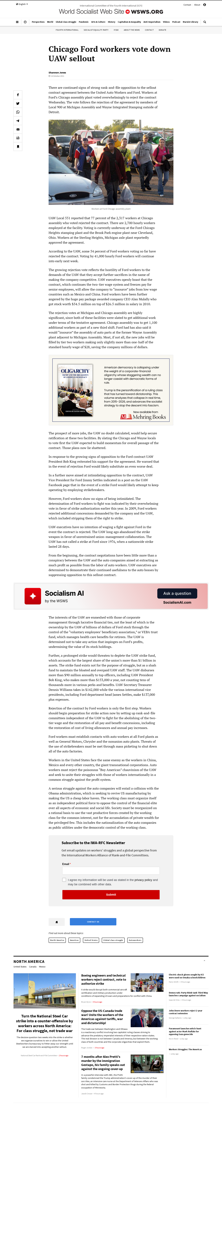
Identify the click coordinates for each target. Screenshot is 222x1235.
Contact (187, 4)
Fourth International (67, 30)
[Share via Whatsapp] (18, 112)
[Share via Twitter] (18, 103)
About (197, 4)
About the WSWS (132, 30)
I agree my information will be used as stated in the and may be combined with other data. (113, 882)
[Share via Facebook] (18, 95)
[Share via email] (18, 129)
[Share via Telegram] (18, 120)
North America (57, 940)
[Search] (205, 23)
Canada (32, 966)
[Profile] (204, 5)
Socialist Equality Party (96, 30)
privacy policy (143, 880)
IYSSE (116, 30)
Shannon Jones (57, 72)
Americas (74, 940)
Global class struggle (113, 940)
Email (65, 864)
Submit (111, 894)
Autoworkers (135, 940)
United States (91, 940)
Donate (162, 30)
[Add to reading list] (18, 146)
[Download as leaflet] (18, 138)
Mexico (42, 966)
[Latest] (25, 23)
